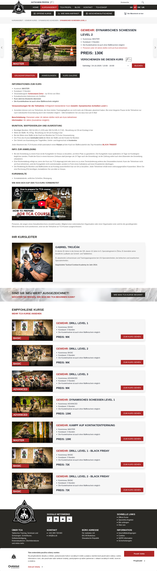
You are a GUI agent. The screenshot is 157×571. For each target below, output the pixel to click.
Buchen (138, 65)
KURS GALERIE (70, 75)
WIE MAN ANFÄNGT (70, 13)
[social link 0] (49, 519)
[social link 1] (56, 519)
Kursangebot (17, 20)
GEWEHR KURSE (31, 20)
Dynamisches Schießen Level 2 (73, 20)
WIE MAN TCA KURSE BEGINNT (128, 295)
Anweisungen (49, 75)
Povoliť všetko (139, 554)
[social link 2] (62, 519)
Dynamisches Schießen (48, 20)
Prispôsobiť (138, 561)
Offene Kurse (43, 13)
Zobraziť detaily (34, 567)
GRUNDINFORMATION (24, 75)
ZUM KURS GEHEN (132, 337)
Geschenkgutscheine (100, 13)
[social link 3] (69, 519)
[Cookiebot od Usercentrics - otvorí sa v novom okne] (13, 566)
